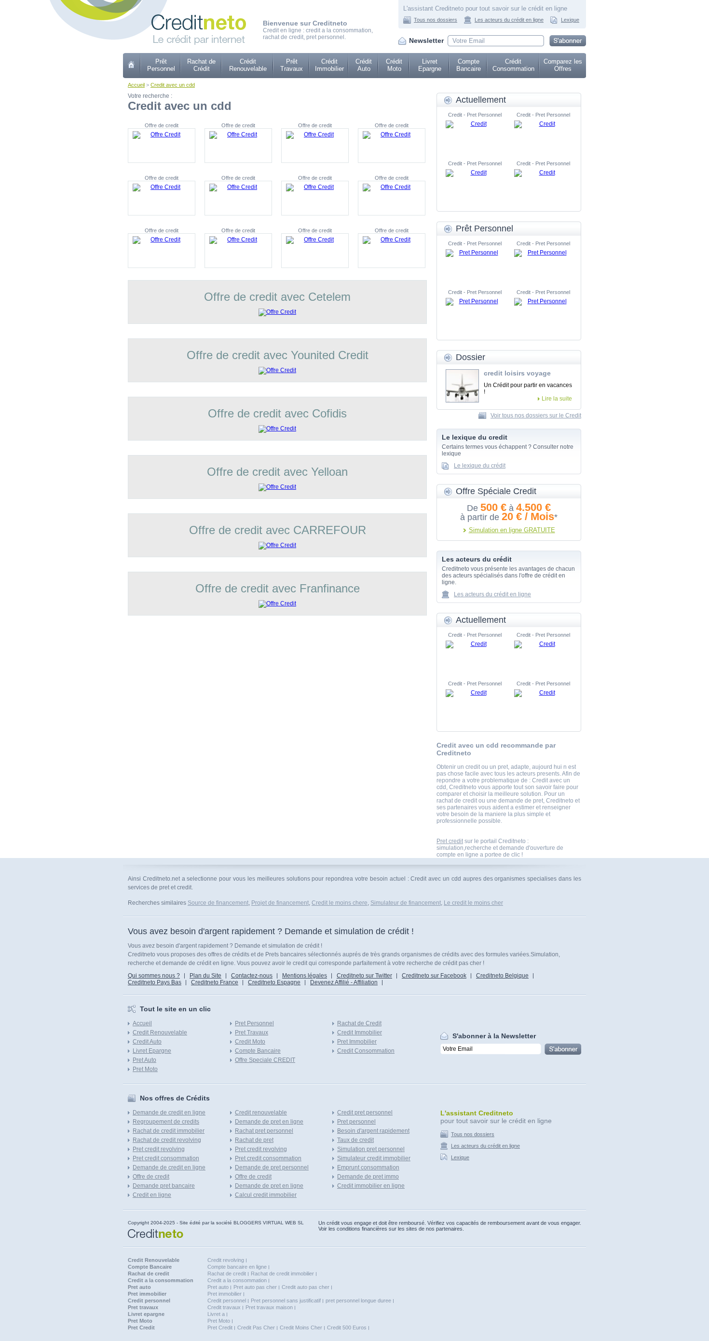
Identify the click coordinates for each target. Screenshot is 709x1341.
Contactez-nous (252, 975)
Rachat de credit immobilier (169, 1130)
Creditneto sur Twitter (364, 975)
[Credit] (475, 135)
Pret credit (449, 841)
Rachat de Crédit (201, 65)
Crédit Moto (394, 65)
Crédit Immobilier (329, 65)
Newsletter (426, 40)
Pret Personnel (254, 1023)
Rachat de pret (254, 1140)
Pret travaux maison (269, 1307)
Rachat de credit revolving (167, 1140)
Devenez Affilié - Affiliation (344, 982)
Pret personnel (356, 1121)
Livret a (216, 1314)
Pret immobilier (224, 1294)
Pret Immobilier (357, 1041)
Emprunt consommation (368, 1167)
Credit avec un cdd (172, 85)
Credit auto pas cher (305, 1287)
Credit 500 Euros (347, 1327)
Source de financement (218, 902)
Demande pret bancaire (164, 1185)
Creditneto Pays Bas (154, 982)
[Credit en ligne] (198, 17)
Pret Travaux (251, 1032)
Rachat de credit (226, 1273)
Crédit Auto (363, 65)
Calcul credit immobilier (266, 1195)
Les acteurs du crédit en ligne (509, 20)
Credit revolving (225, 1260)
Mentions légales (304, 975)
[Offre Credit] (161, 145)
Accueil (136, 85)
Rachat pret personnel (264, 1130)
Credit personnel (226, 1300)
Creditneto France (214, 982)
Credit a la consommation (237, 1280)
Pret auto (218, 1287)
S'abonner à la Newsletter (494, 1036)
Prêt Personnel (161, 65)
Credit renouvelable (261, 1112)
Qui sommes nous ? (154, 975)
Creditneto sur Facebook (434, 975)
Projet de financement (280, 902)
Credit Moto (250, 1041)
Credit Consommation (366, 1050)
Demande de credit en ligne (169, 1112)
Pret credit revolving (159, 1149)
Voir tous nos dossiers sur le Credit (536, 415)
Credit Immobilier (359, 1032)
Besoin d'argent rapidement (373, 1130)
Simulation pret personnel (371, 1149)
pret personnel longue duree (358, 1300)
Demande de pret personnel (272, 1167)
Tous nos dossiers (435, 20)
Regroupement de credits (166, 1121)
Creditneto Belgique (502, 975)
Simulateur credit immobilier (373, 1158)
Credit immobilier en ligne (371, 1185)
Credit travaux (224, 1307)
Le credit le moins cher (473, 902)
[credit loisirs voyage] (462, 385)
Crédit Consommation (513, 65)
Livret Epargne (429, 65)
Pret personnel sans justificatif (286, 1300)
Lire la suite (557, 398)
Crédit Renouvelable (248, 65)
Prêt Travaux (291, 65)
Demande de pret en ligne (269, 1121)
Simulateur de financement (405, 902)
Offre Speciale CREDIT (265, 1060)
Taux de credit (355, 1140)
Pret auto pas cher (255, 1287)
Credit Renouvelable (160, 1032)
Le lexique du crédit (479, 465)
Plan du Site (205, 975)
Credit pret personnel (365, 1112)
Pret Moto (145, 1069)
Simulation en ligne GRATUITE (512, 530)
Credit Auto (147, 1041)
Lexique (570, 20)
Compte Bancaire (468, 65)
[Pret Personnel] (475, 263)
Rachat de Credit (359, 1023)
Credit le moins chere (340, 902)
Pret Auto (144, 1060)
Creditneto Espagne (274, 982)
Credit (132, 65)
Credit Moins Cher (301, 1327)
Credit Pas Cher (256, 1327)
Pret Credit (219, 1327)
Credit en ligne (152, 1195)
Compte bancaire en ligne (237, 1267)
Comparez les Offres (563, 65)
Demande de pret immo (368, 1176)
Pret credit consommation (166, 1158)
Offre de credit (151, 1176)
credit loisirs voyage (517, 373)
